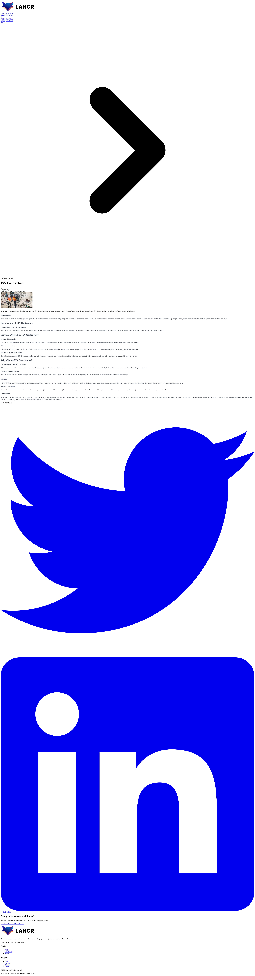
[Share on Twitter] (127, 656)
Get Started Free (6, 924)
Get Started (9, 15)
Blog (7, 13)
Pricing (3, 13)
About (11, 13)
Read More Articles (17, 924)
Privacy (7, 965)
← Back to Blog (6, 912)
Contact (7, 963)
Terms (7, 967)
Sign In (3, 15)
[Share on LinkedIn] (127, 910)
